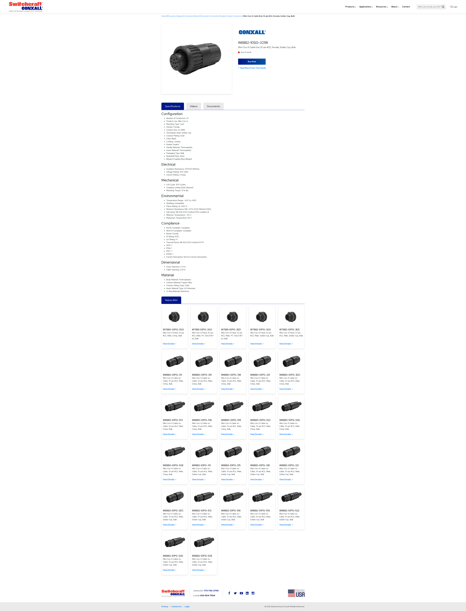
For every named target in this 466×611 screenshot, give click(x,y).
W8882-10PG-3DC (173, 510)
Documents (213, 106)
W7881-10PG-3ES (231, 329)
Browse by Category (175, 16)
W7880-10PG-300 (173, 329)
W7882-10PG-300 (260, 329)
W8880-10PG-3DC (289, 374)
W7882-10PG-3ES (289, 329)
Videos (193, 106)
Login (187, 606)
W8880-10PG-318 (231, 374)
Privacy (164, 606)
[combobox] (431, 6)
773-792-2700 (211, 590)
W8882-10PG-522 (289, 510)
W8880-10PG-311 (172, 374)
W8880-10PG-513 (173, 420)
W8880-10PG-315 (202, 374)
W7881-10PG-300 (202, 329)
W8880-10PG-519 (231, 420)
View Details (169, 344)
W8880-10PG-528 (173, 465)
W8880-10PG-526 (289, 420)
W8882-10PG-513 (201, 510)
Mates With (171, 300)
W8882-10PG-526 (173, 555)
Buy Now (252, 61)
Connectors (189, 16)
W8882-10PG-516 (231, 510)
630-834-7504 (207, 595)
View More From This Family (253, 68)
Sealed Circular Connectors (231, 16)
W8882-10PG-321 (289, 465)
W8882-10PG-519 (260, 510)
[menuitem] (350, 7)
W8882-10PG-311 (201, 465)
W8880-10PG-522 (260, 420)
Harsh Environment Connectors (207, 16)
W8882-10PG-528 (202, 555)
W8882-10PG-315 (231, 465)
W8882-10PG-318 (260, 465)
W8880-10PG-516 (202, 420)
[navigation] (377, 7)
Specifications (172, 106)
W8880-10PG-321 (260, 374)
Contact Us (176, 606)
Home (163, 16)
